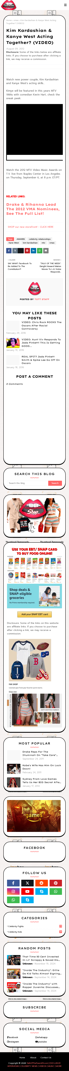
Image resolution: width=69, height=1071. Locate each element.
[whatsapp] (56, 891)
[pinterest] (56, 883)
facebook (13, 1037)
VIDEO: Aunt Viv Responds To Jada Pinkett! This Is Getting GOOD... (41, 342)
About (33, 1057)
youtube (42, 1041)
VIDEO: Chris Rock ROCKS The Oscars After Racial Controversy (41, 325)
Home (9, 20)
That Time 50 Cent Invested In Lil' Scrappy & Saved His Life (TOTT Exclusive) (40, 958)
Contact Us (46, 1057)
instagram (14, 1041)
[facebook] (13, 883)
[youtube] (27, 891)
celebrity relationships (40, 239)
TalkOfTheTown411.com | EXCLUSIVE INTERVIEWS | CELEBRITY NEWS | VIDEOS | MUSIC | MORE (35, 1065)
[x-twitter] (27, 883)
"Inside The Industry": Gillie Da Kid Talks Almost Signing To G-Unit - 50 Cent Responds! (42, 972)
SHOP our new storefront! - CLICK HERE (30, 227)
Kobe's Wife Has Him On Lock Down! (41, 767)
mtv (43, 242)
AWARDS (21, 239)
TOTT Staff (41, 299)
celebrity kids (35, 931)
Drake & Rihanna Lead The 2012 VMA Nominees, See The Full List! (33, 209)
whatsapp (42, 1037)
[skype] (41, 891)
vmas (16, 20)
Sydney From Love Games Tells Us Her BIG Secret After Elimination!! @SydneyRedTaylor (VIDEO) (41, 781)
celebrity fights (35, 926)
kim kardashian (30, 242)
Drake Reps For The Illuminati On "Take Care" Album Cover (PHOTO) (39, 753)
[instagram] (13, 891)
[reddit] (41, 883)
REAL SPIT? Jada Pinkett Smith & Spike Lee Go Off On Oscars (41, 359)
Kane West (14, 242)
